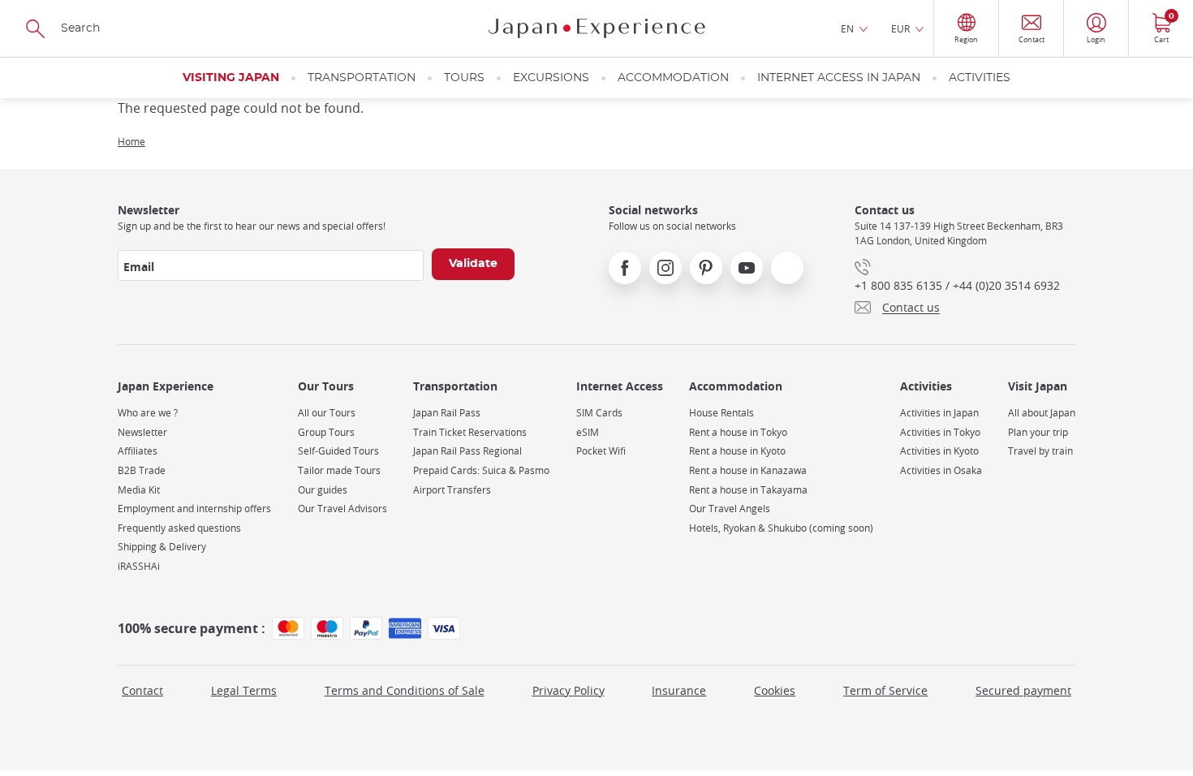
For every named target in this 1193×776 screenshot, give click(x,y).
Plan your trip (1038, 432)
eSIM (587, 432)
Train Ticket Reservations (470, 432)
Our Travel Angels (729, 508)
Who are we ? (148, 413)
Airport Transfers (452, 490)
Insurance (679, 690)
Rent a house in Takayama (748, 490)
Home (131, 141)
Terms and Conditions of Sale (405, 690)
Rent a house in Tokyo (738, 432)
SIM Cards (599, 413)
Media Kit (139, 490)
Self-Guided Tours (338, 451)
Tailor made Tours (339, 470)
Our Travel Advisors (342, 508)
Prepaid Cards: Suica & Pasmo (481, 470)
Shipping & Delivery (162, 547)
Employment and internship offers (194, 508)
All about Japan (1041, 413)
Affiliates (137, 451)
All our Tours (326, 413)
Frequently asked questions (179, 528)
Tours (464, 78)
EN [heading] (847, 28)
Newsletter (142, 432)
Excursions (551, 78)
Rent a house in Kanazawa (748, 470)
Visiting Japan (231, 78)
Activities (979, 78)
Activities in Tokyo (940, 432)
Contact (142, 690)
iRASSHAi (139, 566)
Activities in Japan (939, 413)
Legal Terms (244, 690)
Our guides (322, 490)
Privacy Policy (568, 690)
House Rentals (721, 413)
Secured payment (1023, 690)
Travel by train (1040, 451)
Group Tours (326, 432)
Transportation (362, 78)
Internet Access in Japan (838, 78)
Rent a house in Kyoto (737, 451)
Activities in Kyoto (939, 451)
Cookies (774, 690)
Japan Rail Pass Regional (467, 451)
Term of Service (885, 690)
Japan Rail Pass (446, 413)
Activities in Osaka (941, 470)
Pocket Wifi (601, 451)
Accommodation (673, 78)
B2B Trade (142, 470)
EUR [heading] (900, 28)
